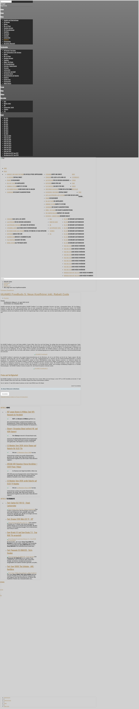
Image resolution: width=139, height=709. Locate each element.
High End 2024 (7, 147)
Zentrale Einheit (17, 177)
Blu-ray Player (7, 26)
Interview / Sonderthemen (10, 66)
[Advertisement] (41, 331)
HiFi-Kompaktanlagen (9, 30)
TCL (5, 111)
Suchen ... (80, 196)
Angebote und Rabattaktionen (11, 20)
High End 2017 (7, 138)
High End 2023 (7, 145)
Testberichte (4, 47)
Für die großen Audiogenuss (61, 180)
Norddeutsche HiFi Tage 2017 (11, 153)
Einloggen (4, 290)
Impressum (7, 697)
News (2, 17)
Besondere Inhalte (65, 216)
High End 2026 (7, 151)
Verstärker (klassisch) (9, 43)
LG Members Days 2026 (24, 452)
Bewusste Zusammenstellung (23, 237)
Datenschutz (7, 700)
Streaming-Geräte (8, 74)
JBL (4, 105)
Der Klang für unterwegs (28, 225)
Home (2, 9)
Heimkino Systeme (8, 28)
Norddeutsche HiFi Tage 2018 (11, 155)
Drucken (6, 298)
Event (2, 115)
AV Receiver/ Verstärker (10, 51)
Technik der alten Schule (65, 189)
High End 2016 (7, 136)
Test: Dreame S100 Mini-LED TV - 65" (20, 519)
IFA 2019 (6, 126)
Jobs (5, 703)
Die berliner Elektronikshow (76, 219)
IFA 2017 (6, 122)
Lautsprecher (7, 38)
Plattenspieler (7, 42)
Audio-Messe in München (78, 246)
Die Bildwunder (15, 180)
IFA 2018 (6, 124)
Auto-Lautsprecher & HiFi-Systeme (12, 52)
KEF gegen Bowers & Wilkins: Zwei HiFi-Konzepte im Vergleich (21, 413)
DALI (5, 102)
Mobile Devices (7, 83)
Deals (2, 13)
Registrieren (10, 290)
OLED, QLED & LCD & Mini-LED (58, 177)
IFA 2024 (6, 132)
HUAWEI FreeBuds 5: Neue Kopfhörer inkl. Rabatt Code (35, 294)
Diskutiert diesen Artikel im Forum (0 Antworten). (14, 397)
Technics (6, 109)
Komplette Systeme (22, 186)
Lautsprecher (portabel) (10, 72)
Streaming (6, 34)
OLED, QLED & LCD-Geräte (19, 219)
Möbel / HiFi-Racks (8, 62)
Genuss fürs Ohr (56, 183)
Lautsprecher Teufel (9, 107)
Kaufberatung (7, 80)
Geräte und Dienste (56, 174)
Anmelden (5, 394)
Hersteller (3, 98)
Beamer (6, 24)
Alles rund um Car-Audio (71, 195)
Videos (2, 94)
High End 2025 (7, 149)
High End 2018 (7, 140)
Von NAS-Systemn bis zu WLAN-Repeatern (35, 231)
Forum (2, 87)
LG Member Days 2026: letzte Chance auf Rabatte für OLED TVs (21, 447)
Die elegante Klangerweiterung (21, 192)
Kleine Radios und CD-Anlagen (27, 189)
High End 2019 (7, 142)
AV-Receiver (7, 22)
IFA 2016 (6, 120)
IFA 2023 (6, 130)
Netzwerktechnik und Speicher (11, 76)
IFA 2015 (6, 118)
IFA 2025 (6, 134)
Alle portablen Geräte (21, 243)
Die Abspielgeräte (20, 183)
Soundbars (6, 32)
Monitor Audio (7, 104)
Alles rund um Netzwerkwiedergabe (27, 228)
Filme (2, 91)
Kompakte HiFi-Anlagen (63, 213)
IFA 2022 (6, 128)
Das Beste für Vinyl (59, 186)
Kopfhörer (6, 40)
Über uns (6, 706)
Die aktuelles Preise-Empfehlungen (33, 174)
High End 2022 (7, 143)
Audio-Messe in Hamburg (86, 273)
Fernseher (6, 36)
